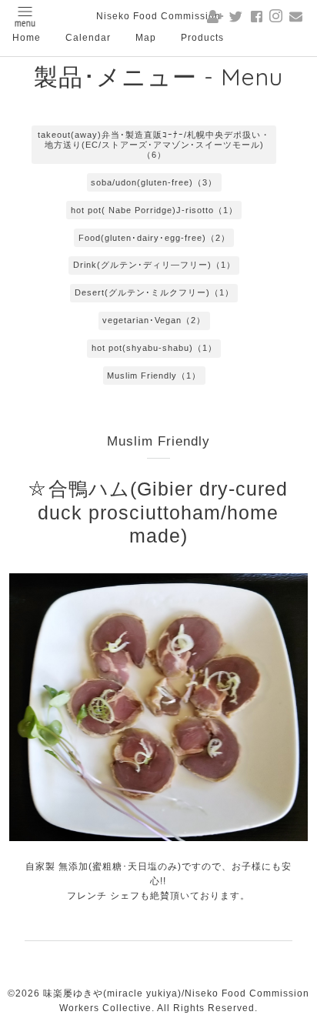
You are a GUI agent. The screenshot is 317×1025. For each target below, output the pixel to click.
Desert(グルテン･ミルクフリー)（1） (154, 292)
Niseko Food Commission (158, 16)
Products (202, 37)
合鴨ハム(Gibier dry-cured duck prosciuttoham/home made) (163, 512)
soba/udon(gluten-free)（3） (154, 182)
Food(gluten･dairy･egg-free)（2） (154, 237)
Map (145, 37)
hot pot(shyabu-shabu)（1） (154, 347)
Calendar (88, 37)
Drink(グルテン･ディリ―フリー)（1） (154, 264)
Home (26, 37)
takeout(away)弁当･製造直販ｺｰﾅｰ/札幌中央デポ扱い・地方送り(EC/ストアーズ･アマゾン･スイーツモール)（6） (154, 144)
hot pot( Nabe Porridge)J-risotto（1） (154, 210)
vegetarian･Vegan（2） (153, 320)
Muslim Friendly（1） (154, 375)
